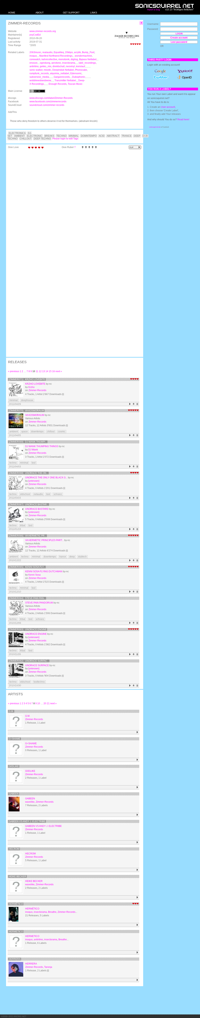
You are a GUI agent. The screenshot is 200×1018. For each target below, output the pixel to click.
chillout (50, 431)
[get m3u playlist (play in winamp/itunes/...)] (137, 404)
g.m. (11, 711)
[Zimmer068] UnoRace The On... (28, 473)
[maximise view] (141, 23)
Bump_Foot (88, 52)
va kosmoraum (34, 415)
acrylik (77, 52)
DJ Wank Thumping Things (41, 446)
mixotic (47, 70)
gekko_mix (45, 66)
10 (38, 703)
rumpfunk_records (39, 73)
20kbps (69, 52)
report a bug (153, 9)
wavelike (30, 801)
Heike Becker (17, 876)
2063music (35, 52)
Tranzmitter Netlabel (65, 80)
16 (53, 371)
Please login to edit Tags (65, 138)
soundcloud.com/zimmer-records (46, 105)
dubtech (82, 556)
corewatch (34, 59)
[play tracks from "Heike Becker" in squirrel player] (137, 897)
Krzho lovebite (35, 383)
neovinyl (70, 66)
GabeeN (14, 793)
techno (13, 462)
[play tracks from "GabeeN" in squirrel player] (137, 815)
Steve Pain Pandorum (39, 602)
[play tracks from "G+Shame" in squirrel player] (137, 760)
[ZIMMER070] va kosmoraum (26, 410)
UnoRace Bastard (37, 509)
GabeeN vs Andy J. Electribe (27, 821)
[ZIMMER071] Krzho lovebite (27, 379)
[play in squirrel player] (16, 389)
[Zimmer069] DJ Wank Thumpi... (28, 441)
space (24, 431)
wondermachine (83, 55)
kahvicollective (49, 59)
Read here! (183, 119)
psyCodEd (35, 34)
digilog (74, 59)
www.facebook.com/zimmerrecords (47, 101)
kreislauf (80, 66)
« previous (13, 371)
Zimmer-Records (37, 390)
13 (43, 371)
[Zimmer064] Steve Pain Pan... (27, 598)
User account (168, 107)
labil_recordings (87, 63)
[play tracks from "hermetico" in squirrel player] (137, 952)
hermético (16, 904)
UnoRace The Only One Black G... (46, 477)
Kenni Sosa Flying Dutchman (43, 571)
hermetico (16, 931)
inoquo (33, 55)
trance (62, 556)
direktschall (59, 66)
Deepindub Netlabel (63, 70)
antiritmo (34, 66)
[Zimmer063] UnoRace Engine (27, 629)
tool (34, 462)
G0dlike (14, 766)
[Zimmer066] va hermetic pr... (27, 535)
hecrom (14, 849)
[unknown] (33, 481)
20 (45, 703)
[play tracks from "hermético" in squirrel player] (137, 925)
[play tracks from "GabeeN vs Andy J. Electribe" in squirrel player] (137, 842)
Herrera (15, 959)
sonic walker (36, 70)
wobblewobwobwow (40, 80)
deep (72, 556)
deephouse (27, 400)
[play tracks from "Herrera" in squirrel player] (137, 980)
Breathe (52, 912)
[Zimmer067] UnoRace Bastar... (28, 504)
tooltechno (39, 681)
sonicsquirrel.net (154, 127)
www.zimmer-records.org (42, 31)
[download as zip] (134, 404)
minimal (13, 400)
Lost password (179, 42)
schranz (58, 494)
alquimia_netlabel (59, 73)
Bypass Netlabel (87, 59)
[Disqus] (72, 201)
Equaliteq (59, 52)
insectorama (68, 63)
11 (37, 371)
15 (50, 371)
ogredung (45, 63)
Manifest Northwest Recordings (55, 55)
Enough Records (58, 84)
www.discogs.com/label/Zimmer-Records (51, 98)
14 (47, 371)
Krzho (31, 387)
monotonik (64, 59)
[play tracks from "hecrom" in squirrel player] (137, 870)
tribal (22, 525)
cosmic (61, 431)
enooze (33, 63)
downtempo (37, 431)
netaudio (38, 494)
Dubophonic (78, 77)
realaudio (47, 52)
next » (58, 371)
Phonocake (81, 70)
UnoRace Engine (36, 634)
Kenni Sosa (34, 574)
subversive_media (39, 77)
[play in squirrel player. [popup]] (135, 147)
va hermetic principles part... (44, 540)
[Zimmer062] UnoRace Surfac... (29, 661)
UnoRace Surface (37, 665)
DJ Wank (33, 449)
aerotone (56, 63)
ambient (13, 431)
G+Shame (14, 738)
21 (48, 703)
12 (40, 371)
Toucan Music (75, 84)
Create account (179, 37)
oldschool (25, 494)
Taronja (48, 967)
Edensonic (76, 73)
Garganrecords (62, 77)
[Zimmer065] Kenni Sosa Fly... (27, 567)
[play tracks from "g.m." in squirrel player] (137, 732)
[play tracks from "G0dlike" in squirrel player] (137, 787)
